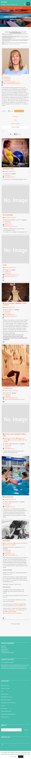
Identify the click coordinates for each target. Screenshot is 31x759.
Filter (4, 131)
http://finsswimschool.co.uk (10, 226)
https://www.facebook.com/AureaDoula (12, 613)
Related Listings (15, 123)
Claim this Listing (19, 111)
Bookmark (11, 111)
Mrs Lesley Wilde (8, 215)
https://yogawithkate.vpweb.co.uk (12, 83)
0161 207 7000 (7, 503)
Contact (3, 705)
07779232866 (7, 550)
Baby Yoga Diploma (14, 439)
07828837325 (7, 223)
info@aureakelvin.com (9, 553)
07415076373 (7, 505)
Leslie (4, 265)
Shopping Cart (5, 717)
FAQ (2, 691)
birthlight (3, 7)
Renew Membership (6, 711)
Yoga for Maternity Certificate (11, 390)
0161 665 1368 (7, 445)
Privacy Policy (4, 694)
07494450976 (7, 394)
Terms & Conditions (6, 700)
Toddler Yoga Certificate (9, 544)
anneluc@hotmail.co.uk (9, 448)
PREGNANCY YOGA (8, 169)
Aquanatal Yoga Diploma (10, 499)
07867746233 (7, 175)
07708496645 (6, 78)
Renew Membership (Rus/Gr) (8, 714)
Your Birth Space (8, 388)
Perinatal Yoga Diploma (9, 171)
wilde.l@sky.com (8, 224)
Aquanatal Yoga (8, 497)
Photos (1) (15, 116)
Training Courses (5, 688)
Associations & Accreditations (8, 702)
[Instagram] (4, 341)
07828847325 (7, 221)
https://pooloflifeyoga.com (10, 316)
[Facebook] (3, 280)
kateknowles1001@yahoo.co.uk (11, 82)
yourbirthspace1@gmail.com (11, 397)
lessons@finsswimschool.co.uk (11, 274)
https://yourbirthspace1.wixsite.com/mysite (14, 399)
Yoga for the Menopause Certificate (12, 74)
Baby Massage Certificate (10, 438)
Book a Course (5, 685)
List (12, 134)
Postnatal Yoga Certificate (21, 543)
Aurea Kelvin (6, 540)
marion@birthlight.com (9, 177)
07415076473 (7, 447)
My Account (4, 708)
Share (4, 111)
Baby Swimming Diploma (10, 217)
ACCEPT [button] (20, 756)
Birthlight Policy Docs (6, 697)
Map (15, 120)
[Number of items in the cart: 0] (2, 744)
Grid (16, 134)
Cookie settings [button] (12, 756)
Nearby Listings (15, 127)
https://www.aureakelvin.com (11, 555)
